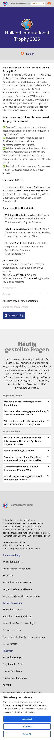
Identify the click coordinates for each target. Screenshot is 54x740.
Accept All (27, 719)
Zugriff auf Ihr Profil (13, 664)
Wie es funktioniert (12, 561)
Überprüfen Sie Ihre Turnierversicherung (24, 637)
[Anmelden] (48, 3)
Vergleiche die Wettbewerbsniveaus (21, 596)
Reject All (27, 734)
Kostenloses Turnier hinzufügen (19, 623)
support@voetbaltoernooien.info (25, 548)
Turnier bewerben (12, 630)
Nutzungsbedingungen (15, 677)
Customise (27, 726)
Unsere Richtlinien (12, 671)
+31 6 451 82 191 (18, 542)
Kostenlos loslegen (12, 657)
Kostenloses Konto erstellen (17, 582)
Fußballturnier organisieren (17, 616)
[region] (27, 716)
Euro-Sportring (16, 315)
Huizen (30, 53)
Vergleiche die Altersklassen (17, 589)
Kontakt (7, 684)
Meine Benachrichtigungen (17, 568)
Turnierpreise (10, 643)
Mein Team (8, 575)
